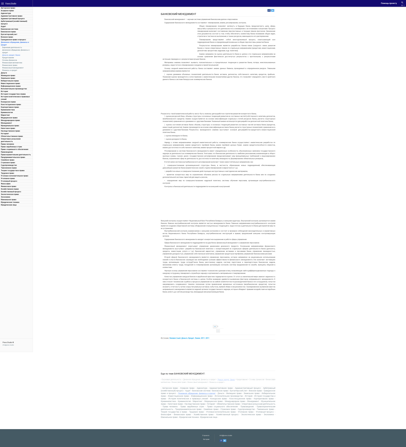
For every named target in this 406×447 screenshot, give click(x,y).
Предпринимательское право (13, 157)
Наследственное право (10, 131)
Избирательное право (10, 81)
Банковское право (8, 32)
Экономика (5, 197)
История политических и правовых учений (188, 398)
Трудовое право (7, 173)
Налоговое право (8, 128)
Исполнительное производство (14, 89)
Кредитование (8, 58)
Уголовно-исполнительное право (14, 176)
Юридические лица (8, 205)
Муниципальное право (10, 126)
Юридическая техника (10, 202)
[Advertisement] (16, 239)
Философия (5, 184)
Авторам (206, 439)
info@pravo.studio (8, 345)
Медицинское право (9, 118)
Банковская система (9, 29)
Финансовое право (9, 65)
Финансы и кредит (9, 70)
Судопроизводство (9, 165)
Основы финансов (9, 60)
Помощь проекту (389, 3)
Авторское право (8, 8)
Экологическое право (10, 194)
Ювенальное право (8, 200)
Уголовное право (8, 178)
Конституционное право (11, 104)
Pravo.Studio (10, 3)
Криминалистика (8, 110)
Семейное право (7, 160)
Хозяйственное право (10, 189)
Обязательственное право (12, 136)
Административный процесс (13, 19)
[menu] (2, 3)
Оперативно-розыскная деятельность (258, 404)
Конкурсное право (8, 102)
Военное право (7, 37)
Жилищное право (8, 75)
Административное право (11, 16)
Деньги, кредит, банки (11, 55)
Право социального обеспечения (14, 149)
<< (402, 5)
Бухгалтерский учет (9, 34)
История (4, 91)
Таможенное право (9, 168)
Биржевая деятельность (12, 47)
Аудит (3, 26)
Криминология (7, 112)
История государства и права (13, 94)
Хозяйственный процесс (11, 192)
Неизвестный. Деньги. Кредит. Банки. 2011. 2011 (189, 338)
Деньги (4, 73)
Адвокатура (6, 13)
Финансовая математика (12, 63)
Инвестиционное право (10, 83)
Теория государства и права (12, 170)
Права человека (7, 144)
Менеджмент (6, 123)
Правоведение (7, 152)
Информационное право (11, 86)
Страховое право (8, 163)
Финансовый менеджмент (13, 68)
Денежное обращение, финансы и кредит (199, 379)
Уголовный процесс (9, 181)
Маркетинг (5, 115)
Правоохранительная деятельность (16, 155)
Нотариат (5, 134)
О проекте (205, 435)
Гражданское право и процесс (13, 40)
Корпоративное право (10, 107)
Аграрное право (7, 11)
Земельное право (8, 78)
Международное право (10, 120)
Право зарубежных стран (11, 147)
